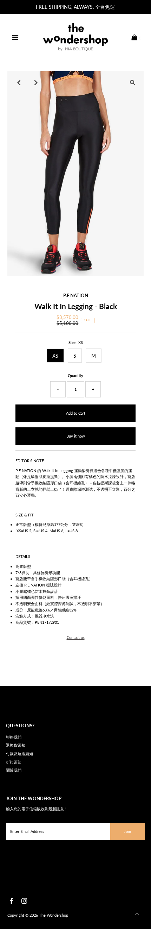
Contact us (76, 637)
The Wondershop (53, 915)
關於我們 (13, 770)
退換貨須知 (15, 745)
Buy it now (75, 436)
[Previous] (18, 82)
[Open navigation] (15, 37)
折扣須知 (13, 762)
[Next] (36, 82)
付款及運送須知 (19, 753)
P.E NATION (75, 295)
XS (55, 356)
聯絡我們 (13, 737)
